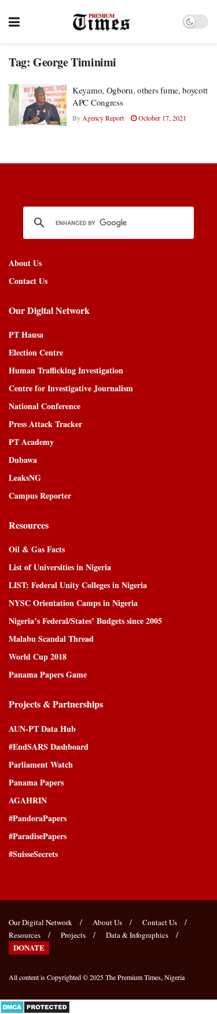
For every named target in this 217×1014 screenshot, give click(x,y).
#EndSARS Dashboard (49, 746)
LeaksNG (25, 478)
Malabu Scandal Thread (51, 639)
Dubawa (23, 460)
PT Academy (31, 442)
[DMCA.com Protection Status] (35, 1005)
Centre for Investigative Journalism (71, 388)
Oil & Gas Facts (37, 549)
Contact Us (28, 281)
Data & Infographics (137, 935)
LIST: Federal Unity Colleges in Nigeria (78, 585)
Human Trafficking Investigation (66, 370)
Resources (25, 935)
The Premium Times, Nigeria (145, 977)
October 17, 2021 (161, 117)
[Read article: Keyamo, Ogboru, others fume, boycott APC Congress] (38, 105)
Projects (73, 935)
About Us (25, 263)
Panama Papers (36, 782)
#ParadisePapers (38, 836)
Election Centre (36, 352)
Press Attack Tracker (45, 424)
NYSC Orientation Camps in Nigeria (73, 603)
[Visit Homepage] (101, 21)
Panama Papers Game (48, 674)
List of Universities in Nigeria (60, 567)
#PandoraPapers (38, 818)
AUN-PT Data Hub (42, 729)
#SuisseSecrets (33, 854)
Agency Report (103, 117)
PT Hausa (26, 334)
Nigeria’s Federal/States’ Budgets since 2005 (85, 621)
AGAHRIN (28, 800)
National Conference (44, 406)
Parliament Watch (41, 764)
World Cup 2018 (38, 656)
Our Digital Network (40, 922)
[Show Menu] (14, 21)
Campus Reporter (40, 495)
